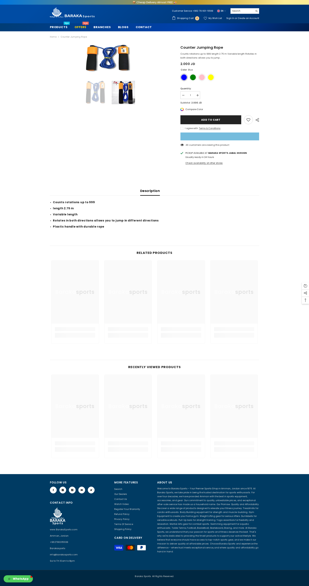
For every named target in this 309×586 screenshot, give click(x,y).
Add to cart (210, 120)
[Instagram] (62, 490)
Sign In (230, 18)
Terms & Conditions (209, 128)
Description (150, 191)
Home (53, 36)
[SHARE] (256, 120)
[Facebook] (53, 490)
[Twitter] (91, 490)
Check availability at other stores (204, 163)
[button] (18, 578)
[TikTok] (72, 490)
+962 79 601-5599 (203, 10)
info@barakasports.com (64, 554)
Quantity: (185, 88)
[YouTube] (81, 490)
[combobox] (242, 11)
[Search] (244, 11)
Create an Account (248, 18)
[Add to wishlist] (248, 119)
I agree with (191, 128)
